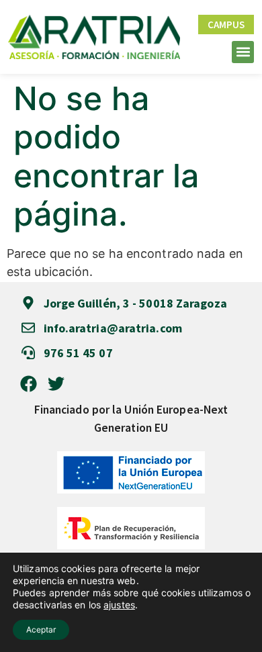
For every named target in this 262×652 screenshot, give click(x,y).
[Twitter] (56, 383)
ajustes (119, 604)
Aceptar (41, 629)
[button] (243, 52)
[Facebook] (28, 383)
